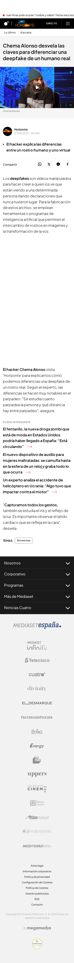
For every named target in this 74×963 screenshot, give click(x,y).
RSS (37, 899)
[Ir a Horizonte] (25, 23)
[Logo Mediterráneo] (37, 845)
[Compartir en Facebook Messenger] (58, 164)
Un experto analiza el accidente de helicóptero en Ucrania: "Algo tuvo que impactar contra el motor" (37, 486)
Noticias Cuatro (17, 607)
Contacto (37, 904)
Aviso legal (37, 865)
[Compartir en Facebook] (67, 164)
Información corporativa (37, 871)
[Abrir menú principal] (68, 23)
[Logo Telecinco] (37, 660)
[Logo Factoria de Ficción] (37, 717)
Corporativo (14, 574)
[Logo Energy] (37, 746)
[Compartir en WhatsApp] (39, 164)
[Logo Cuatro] (37, 674)
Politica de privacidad (37, 876)
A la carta (25, 32)
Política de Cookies (37, 887)
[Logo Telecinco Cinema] (37, 789)
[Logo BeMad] (37, 760)
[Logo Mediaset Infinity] (37, 646)
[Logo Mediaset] (37, 627)
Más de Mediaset (18, 596)
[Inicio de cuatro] (6, 23)
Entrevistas (24, 540)
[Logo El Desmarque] (37, 703)
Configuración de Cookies (37, 882)
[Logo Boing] (37, 731)
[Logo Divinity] (37, 689)
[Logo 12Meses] (37, 803)
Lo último (10, 32)
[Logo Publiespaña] (37, 831)
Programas (13, 585)
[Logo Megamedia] (39, 928)
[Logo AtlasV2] (37, 817)
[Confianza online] (37, 947)
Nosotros (12, 563)
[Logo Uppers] (37, 774)
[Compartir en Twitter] (49, 164)
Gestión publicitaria (37, 893)
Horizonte (21, 129)
